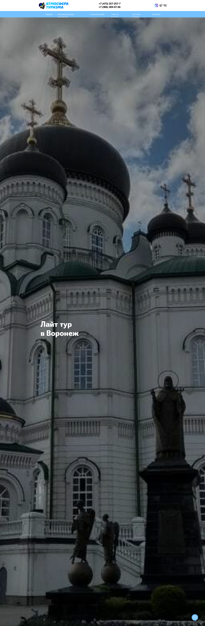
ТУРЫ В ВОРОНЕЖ (97, 14)
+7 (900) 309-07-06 (109, 7)
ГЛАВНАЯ (48, 14)
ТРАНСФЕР (156, 14)
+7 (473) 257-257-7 (109, 3)
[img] (156, 5)
